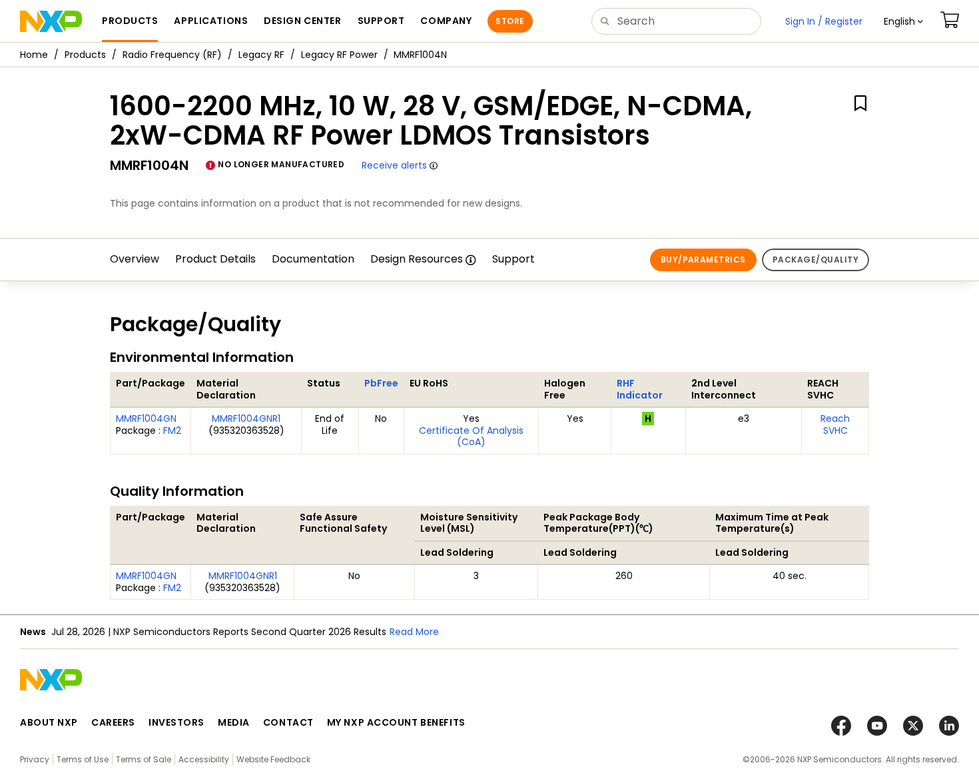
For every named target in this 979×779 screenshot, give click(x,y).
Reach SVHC (835, 424)
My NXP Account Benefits (396, 722)
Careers (113, 722)
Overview (134, 259)
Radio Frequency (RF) (172, 54)
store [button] (509, 21)
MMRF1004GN (146, 418)
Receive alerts (394, 165)
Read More (414, 631)
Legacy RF (261, 54)
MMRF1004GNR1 (246, 418)
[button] (903, 21)
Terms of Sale (143, 759)
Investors (176, 722)
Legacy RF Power (339, 54)
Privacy (34, 759)
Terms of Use (83, 759)
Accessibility (203, 759)
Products (85, 54)
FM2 (172, 430)
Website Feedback (273, 759)
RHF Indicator (640, 389)
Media (234, 722)
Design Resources (416, 259)
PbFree (381, 383)
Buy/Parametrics (703, 259)
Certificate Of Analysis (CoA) (471, 436)
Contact (288, 722)
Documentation (313, 259)
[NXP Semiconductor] (51, 21)
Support (513, 259)
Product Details (215, 259)
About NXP (49, 722)
